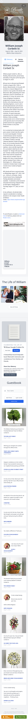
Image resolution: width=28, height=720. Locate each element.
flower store (6, 218)
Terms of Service (18, 713)
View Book (7, 350)
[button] (14, 417)
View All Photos (14, 307)
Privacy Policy (10, 713)
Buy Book (16, 350)
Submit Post (14, 401)
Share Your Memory (10, 374)
